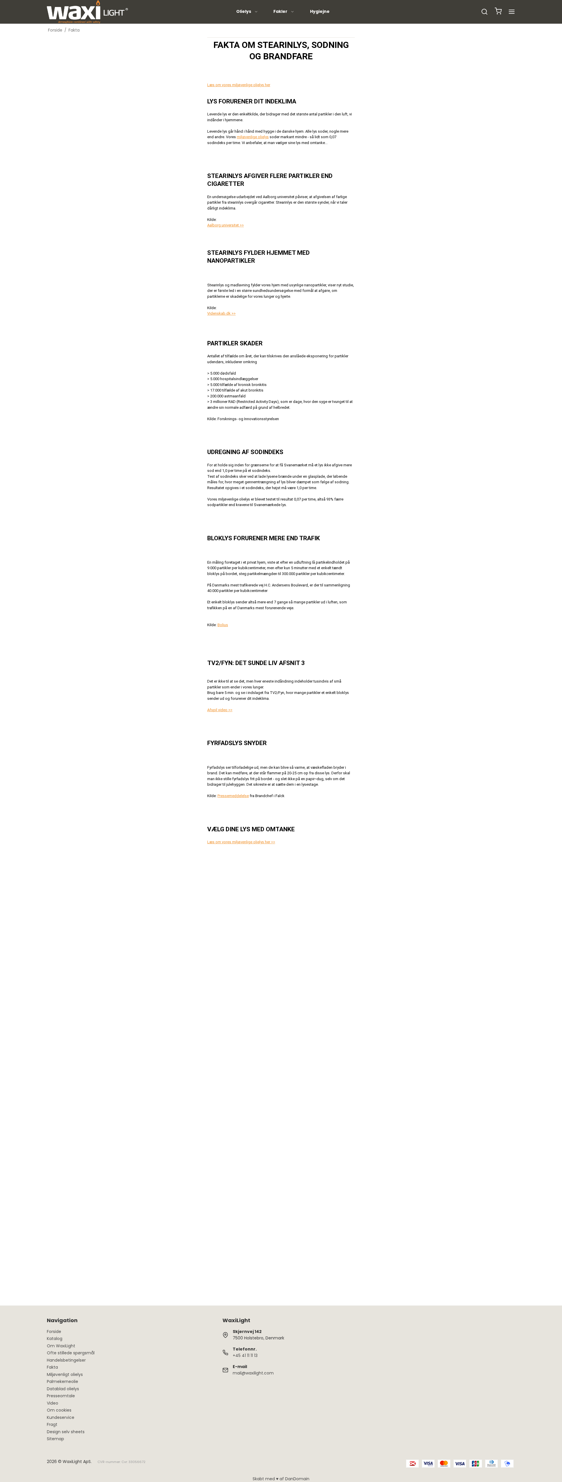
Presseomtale (61, 1396)
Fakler (280, 11)
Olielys (243, 11)
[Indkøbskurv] (498, 12)
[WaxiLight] (87, 11)
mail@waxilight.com (253, 1373)
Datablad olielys (63, 1389)
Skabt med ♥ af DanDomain (281, 1479)
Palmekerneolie (62, 1381)
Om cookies (59, 1410)
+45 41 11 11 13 (245, 1355)
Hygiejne (320, 11)
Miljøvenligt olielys (65, 1374)
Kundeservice (60, 1417)
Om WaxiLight (61, 1346)
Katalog (54, 1338)
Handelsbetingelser (66, 1360)
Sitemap (55, 1439)
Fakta (52, 1367)
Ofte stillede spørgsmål (71, 1353)
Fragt (52, 1424)
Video (52, 1403)
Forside (54, 1331)
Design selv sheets (66, 1432)
